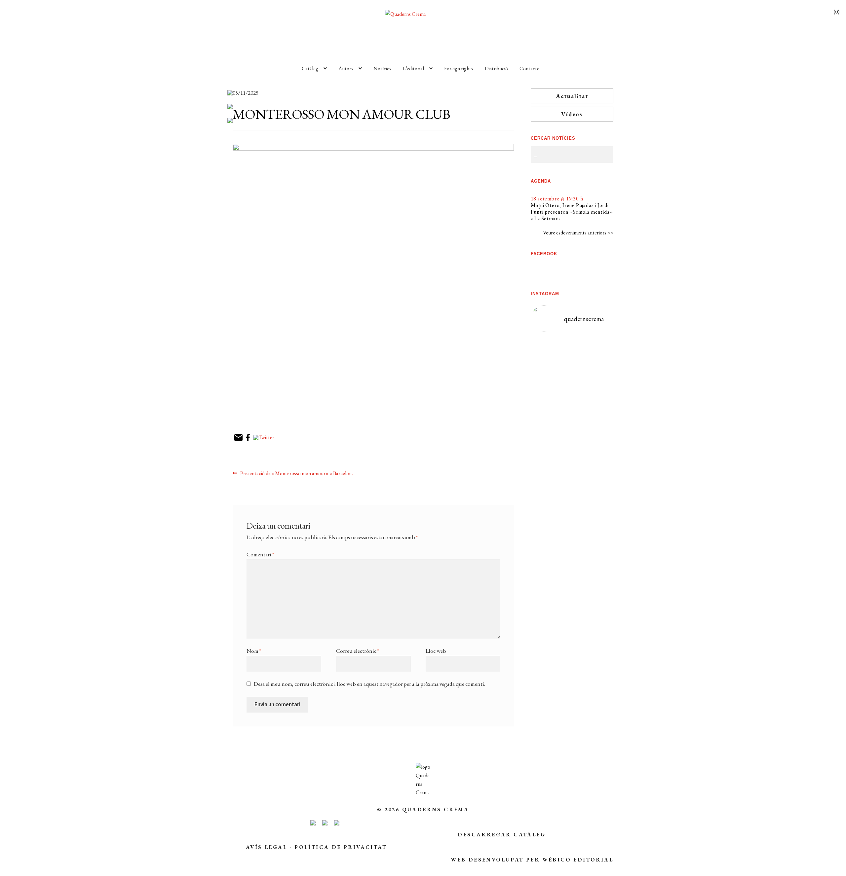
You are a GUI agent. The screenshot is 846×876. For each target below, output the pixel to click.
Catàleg (310, 68)
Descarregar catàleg (502, 834)
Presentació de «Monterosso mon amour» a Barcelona (297, 474)
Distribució (496, 68)
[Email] (238, 438)
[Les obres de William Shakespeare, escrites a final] (551, 437)
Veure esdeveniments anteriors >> (578, 232)
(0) (836, 11)
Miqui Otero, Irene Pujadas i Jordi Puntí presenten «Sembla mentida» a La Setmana (572, 212)
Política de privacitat (340, 847)
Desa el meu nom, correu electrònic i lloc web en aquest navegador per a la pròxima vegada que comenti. (369, 683)
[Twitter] (263, 438)
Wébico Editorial (577, 859)
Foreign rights (458, 68)
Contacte (529, 68)
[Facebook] (247, 438)
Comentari (260, 554)
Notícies (382, 68)
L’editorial (413, 68)
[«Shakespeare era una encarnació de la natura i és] (592, 407)
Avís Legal (266, 847)
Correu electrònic (357, 650)
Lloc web (436, 650)
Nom (254, 650)
